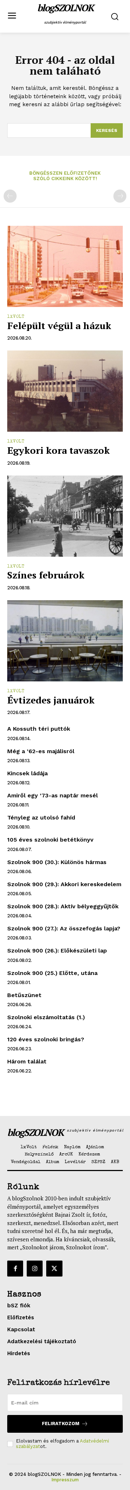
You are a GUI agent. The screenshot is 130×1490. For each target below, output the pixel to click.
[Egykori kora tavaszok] (65, 391)
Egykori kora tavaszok (58, 450)
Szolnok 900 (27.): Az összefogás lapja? (63, 928)
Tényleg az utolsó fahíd (41, 817)
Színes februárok (45, 575)
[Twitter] (54, 1269)
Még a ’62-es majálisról (40, 751)
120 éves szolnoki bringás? (45, 1039)
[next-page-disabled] (119, 196)
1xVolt (16, 317)
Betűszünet (24, 995)
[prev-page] (10, 196)
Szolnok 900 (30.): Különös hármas (57, 862)
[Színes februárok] (65, 516)
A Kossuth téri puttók (38, 728)
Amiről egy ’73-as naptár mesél (52, 795)
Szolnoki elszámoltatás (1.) (46, 1017)
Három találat (27, 1061)
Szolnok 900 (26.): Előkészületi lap (57, 950)
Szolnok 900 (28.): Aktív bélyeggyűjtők (62, 906)
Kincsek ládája (27, 773)
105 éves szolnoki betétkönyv (50, 839)
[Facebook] (15, 1269)
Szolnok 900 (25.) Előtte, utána (52, 973)
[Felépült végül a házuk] (65, 266)
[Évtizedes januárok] (65, 640)
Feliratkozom (60, 1423)
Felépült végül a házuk (59, 325)
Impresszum (65, 1479)
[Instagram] (35, 1269)
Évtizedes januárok (51, 700)
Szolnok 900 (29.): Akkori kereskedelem (64, 884)
